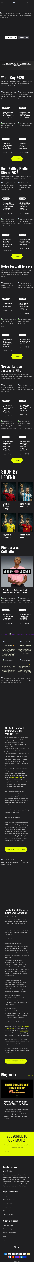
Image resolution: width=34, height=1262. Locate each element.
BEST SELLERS (23, 37)
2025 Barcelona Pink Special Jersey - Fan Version (25, 406)
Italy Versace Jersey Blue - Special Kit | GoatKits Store (7, 242)
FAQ (4, 1236)
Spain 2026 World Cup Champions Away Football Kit (24, 113)
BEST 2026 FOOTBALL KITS (15, 1061)
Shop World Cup (11, 37)
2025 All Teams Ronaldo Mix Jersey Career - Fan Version (8, 407)
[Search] (28, 2)
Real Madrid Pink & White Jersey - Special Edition (25, 616)
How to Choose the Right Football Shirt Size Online (16, 1103)
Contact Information (9, 1199)
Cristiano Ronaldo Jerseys (6, 506)
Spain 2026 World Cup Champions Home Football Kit (8, 113)
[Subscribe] (29, 1152)
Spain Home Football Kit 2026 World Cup (8, 145)
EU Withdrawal (7, 1240)
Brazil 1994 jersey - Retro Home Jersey (25, 340)
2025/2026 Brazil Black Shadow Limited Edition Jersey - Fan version (24, 445)
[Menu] (2, 2)
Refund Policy (7, 1210)
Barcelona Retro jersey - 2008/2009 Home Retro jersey (8, 342)
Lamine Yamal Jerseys (25, 536)
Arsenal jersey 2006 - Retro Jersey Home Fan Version (24, 305)
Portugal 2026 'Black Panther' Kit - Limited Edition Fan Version (8, 205)
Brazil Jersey (24, 1030)
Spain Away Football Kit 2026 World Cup (24, 145)
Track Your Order (8, 1225)
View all (17, 158)
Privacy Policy (7, 1207)
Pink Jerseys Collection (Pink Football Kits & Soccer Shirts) (15, 591)
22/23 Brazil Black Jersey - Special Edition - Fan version (24, 205)
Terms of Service (8, 1214)
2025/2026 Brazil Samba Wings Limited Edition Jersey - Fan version (8, 445)
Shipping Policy (7, 1203)
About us (5, 1196)
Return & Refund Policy (9, 1232)
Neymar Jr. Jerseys (7, 536)
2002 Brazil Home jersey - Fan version (9, 304)
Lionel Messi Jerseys (24, 505)
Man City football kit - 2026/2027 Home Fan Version (24, 241)
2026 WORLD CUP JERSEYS (16, 849)
